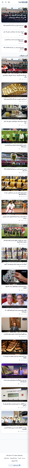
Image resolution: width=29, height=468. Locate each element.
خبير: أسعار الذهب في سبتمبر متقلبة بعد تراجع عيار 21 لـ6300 (15, 357)
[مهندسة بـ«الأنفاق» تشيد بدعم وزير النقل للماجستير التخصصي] (14, 418)
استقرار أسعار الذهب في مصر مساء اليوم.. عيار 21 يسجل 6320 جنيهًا (15, 193)
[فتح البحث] (6, 2)
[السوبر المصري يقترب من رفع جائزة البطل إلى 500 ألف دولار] (14, 159)
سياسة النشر (6, 458)
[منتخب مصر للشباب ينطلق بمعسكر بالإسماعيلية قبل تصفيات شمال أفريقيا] (14, 231)
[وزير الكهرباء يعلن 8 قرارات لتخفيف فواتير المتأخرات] (14, 324)
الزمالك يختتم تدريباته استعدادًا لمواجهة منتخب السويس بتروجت (15, 217)
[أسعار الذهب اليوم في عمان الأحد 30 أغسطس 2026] (14, 89)
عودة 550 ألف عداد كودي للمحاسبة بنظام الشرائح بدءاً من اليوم (15, 404)
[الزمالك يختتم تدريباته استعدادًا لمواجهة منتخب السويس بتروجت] (14, 207)
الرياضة (25, 9)
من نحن (23, 458)
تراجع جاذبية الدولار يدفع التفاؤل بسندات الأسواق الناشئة (16, 287)
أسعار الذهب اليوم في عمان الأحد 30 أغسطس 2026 (13, 25)
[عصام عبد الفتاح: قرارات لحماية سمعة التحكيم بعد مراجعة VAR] (14, 136)
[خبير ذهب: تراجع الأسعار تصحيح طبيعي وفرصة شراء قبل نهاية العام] (14, 370)
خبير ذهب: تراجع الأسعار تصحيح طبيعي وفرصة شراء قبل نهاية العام (15, 381)
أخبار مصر (24, 319)
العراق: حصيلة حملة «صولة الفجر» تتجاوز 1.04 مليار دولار (13, 32)
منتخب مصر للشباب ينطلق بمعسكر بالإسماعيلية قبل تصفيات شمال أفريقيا (15, 241)
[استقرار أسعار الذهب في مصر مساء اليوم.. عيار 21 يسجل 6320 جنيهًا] (14, 183)
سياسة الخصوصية (13, 458)
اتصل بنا (19, 458)
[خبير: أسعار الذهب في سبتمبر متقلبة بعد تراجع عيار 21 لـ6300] (14, 347)
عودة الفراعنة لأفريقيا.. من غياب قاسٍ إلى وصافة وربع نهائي (15, 16)
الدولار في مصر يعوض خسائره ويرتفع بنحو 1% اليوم (15, 264)
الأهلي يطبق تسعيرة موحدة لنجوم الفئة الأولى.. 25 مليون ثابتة (16, 311)
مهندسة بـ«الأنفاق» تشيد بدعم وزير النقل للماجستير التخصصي (15, 428)
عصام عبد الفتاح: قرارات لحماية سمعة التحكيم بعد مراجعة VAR (14, 40)
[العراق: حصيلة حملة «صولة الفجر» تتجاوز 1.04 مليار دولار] (14, 112)
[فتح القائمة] (2, 2)
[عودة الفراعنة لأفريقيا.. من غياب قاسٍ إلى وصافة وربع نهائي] (14, 66)
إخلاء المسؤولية (15, 461)
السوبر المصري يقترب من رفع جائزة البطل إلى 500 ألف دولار (14, 48)
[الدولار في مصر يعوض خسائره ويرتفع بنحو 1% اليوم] (14, 255)
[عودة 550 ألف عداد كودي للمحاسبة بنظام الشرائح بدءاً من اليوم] (14, 394)
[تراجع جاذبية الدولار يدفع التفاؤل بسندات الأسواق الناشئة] (14, 277)
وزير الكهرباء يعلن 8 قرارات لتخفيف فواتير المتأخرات (15, 334)
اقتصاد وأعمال (24, 84)
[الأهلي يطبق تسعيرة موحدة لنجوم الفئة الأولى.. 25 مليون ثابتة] (14, 301)
